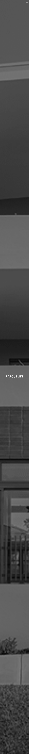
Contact (14, 21)
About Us (14, 16)
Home (14, 7)
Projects (14, 12)
